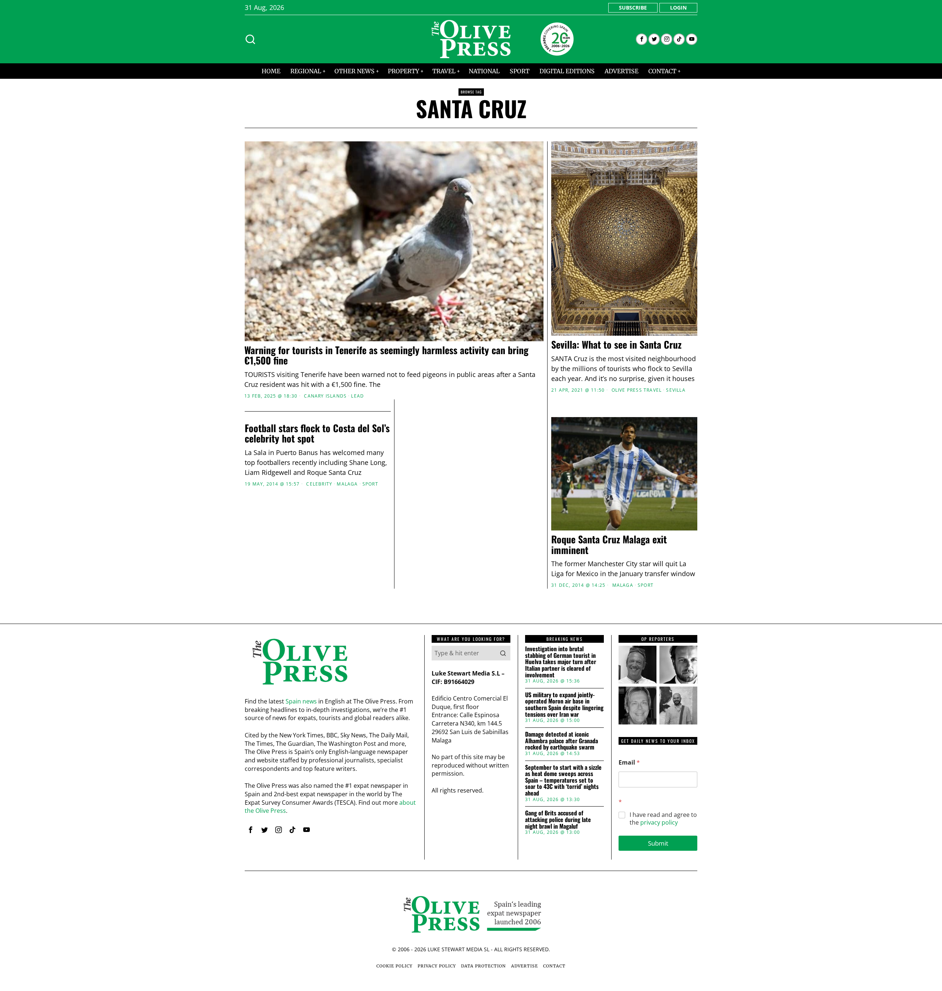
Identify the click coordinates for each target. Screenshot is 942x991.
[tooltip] (641, 39)
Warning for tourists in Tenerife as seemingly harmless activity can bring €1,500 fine (386, 355)
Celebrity (319, 484)
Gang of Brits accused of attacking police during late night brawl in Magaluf (558, 819)
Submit (658, 843)
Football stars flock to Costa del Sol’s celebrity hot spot (317, 433)
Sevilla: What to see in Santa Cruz (616, 344)
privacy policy (659, 822)
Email (629, 762)
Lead (357, 396)
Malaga (622, 585)
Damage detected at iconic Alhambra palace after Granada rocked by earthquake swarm (561, 741)
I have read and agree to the (663, 818)
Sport (646, 585)
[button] (503, 653)
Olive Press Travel (637, 390)
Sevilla (675, 390)
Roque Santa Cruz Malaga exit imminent (609, 544)
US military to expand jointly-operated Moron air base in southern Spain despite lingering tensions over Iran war (564, 704)
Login (678, 7)
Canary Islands (325, 396)
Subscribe (633, 7)
